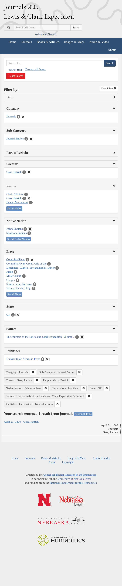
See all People (14, 208)
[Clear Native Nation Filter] (30, 229)
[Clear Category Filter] (23, 116)
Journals (26, 42)
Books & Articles (48, 42)
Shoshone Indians (16, 232)
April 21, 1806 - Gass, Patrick (21, 421)
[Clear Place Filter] (32, 259)
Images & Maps (74, 42)
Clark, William (15, 194)
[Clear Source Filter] (82, 337)
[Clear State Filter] (17, 314)
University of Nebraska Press (23, 358)
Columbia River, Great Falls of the (26, 263)
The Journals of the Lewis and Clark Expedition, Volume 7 (40, 336)
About (112, 49)
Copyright (68, 462)
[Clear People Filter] (29, 198)
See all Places (14, 294)
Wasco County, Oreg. (18, 288)
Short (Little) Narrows (19, 284)
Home (12, 42)
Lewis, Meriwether (17, 202)
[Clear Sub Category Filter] (31, 138)
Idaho (9, 271)
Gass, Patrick (14, 171)
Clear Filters (107, 88)
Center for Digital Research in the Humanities (69, 474)
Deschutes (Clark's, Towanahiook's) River (30, 267)
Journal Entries (15, 138)
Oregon (10, 279)
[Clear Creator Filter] (29, 172)
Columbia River (15, 259)
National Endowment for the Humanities (73, 482)
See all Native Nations (18, 239)
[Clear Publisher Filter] (47, 359)
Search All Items (83, 414)
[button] (33, 372)
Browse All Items (35, 69)
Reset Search (15, 75)
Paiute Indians (14, 228)
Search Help (15, 69)
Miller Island (13, 275)
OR (8, 314)
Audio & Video (99, 42)
